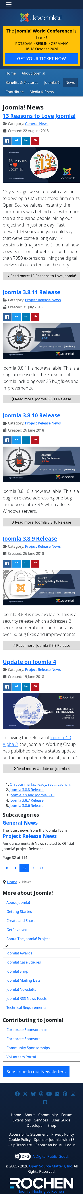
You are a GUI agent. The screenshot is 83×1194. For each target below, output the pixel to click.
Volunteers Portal (21, 1056)
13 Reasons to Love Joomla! (39, 115)
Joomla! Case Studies (23, 962)
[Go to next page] (33, 868)
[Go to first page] (7, 868)
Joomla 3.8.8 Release (27, 789)
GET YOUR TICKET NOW (41, 58)
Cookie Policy (19, 1139)
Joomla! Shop (17, 971)
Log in (70, 1144)
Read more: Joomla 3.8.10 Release (42, 522)
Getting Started (19, 911)
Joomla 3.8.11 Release (31, 292)
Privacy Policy (62, 1134)
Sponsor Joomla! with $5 (54, 1139)
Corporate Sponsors (23, 1038)
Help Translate (20, 1144)
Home (11, 73)
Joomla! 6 (52, 82)
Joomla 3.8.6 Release (27, 805)
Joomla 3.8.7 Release (27, 800)
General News (36, 123)
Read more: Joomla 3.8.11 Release (42, 399)
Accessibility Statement (28, 1134)
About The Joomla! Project (28, 938)
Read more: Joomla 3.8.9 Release (42, 645)
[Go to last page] (41, 868)
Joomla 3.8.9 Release (30, 538)
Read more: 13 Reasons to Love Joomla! (43, 275)
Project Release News (43, 300)
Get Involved (16, 929)
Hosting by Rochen (41, 1191)
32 (24, 868)
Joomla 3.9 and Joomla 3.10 (32, 795)
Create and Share (20, 920)
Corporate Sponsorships (27, 1029)
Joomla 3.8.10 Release (31, 415)
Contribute (15, 91)
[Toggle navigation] (9, 4)
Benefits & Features (22, 82)
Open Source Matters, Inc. (51, 1166)
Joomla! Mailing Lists (23, 980)
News (70, 82)
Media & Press (42, 91)
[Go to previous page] (16, 868)
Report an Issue (48, 1144)
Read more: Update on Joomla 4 (43, 768)
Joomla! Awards (19, 953)
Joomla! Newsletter (22, 989)
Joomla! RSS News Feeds (26, 998)
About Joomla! (33, 73)
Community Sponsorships (28, 1047)
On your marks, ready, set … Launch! (40, 784)
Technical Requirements (26, 1007)
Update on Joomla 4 (29, 661)
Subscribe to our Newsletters (36, 1072)
